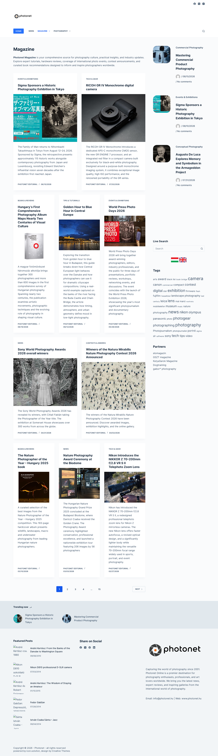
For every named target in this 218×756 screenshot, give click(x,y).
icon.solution (33, 750)
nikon (184, 312)
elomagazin (159, 353)
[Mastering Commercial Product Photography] (161, 54)
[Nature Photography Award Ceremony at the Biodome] (79, 483)
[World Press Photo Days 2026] (124, 231)
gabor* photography (164, 368)
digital (158, 291)
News (31, 31)
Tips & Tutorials (71, 200)
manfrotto (190, 302)
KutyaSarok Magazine (165, 361)
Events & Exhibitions (28, 79)
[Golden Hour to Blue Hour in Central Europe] (79, 235)
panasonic (159, 318)
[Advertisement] (151, 14)
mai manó (180, 301)
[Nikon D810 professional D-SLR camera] (20, 670)
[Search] (203, 31)
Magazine (42, 31)
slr (154, 336)
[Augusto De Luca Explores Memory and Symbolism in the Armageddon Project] (161, 153)
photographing (164, 325)
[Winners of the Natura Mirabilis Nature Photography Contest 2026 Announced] (113, 386)
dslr (165, 291)
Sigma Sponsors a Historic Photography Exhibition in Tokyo (39, 619)
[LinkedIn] (94, 647)
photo (169, 319)
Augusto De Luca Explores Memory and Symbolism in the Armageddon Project (188, 163)
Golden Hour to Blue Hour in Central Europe (77, 210)
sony (168, 336)
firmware (190, 291)
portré (192, 330)
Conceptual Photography (189, 146)
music (180, 306)
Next (137, 589)
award (162, 279)
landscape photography (185, 295)
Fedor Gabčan (37, 702)
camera (195, 278)
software (160, 336)
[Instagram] (203, 4)
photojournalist (180, 331)
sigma (199, 331)
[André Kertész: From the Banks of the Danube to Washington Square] (20, 652)
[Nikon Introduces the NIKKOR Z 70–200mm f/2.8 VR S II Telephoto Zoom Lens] (124, 487)
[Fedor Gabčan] (20, 704)
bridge (184, 279)
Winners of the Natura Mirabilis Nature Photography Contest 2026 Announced (111, 353)
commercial (168, 285)
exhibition (176, 290)
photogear (182, 318)
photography (188, 324)
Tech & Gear (92, 79)
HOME (19, 31)
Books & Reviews (26, 200)
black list (171, 279)
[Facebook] (195, 4)
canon (157, 284)
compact (178, 284)
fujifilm (157, 295)
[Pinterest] (90, 647)
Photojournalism (162, 330)
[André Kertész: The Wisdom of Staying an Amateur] (20, 687)
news (173, 311)
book (178, 279)
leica (163, 301)
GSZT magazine (162, 357)
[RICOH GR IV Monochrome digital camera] (113, 118)
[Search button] (202, 248)
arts (155, 279)
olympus (195, 312)
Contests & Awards (96, 343)
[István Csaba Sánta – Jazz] (20, 722)
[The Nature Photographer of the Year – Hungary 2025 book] (33, 487)
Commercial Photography (189, 47)
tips (182, 336)
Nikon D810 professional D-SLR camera (51, 667)
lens (171, 301)
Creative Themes (61, 750)
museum (171, 306)
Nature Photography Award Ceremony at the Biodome (78, 459)
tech (175, 336)
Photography (61, 31)
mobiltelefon (159, 306)
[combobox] (176, 249)
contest (190, 284)
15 (99, 589)
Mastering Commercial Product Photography (86, 618)
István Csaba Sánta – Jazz (43, 720)
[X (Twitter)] (199, 4)
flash (198, 291)
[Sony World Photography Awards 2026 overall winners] (45, 382)
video (189, 335)
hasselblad (166, 296)
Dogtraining (159, 365)
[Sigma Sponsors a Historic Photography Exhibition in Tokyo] (45, 118)
